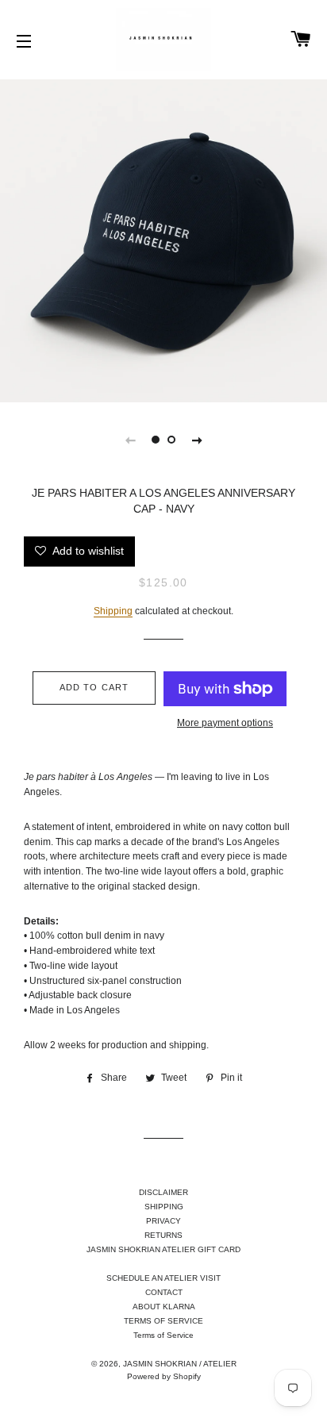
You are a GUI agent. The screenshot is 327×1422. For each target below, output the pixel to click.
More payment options (225, 722)
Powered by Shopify (164, 1376)
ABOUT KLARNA (164, 1306)
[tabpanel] (163, 238)
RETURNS (163, 1235)
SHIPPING (163, 1206)
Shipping (113, 611)
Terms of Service (163, 1335)
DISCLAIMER (163, 1192)
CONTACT (164, 1292)
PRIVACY (163, 1220)
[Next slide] (196, 439)
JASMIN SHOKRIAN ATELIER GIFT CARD (163, 1249)
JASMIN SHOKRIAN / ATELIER (180, 1363)
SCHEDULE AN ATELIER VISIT (163, 1278)
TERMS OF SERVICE (163, 1320)
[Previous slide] (130, 439)
